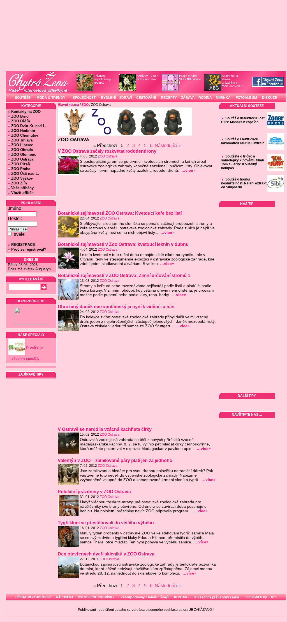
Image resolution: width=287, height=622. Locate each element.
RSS (273, 597)
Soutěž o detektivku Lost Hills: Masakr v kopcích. (243, 120)
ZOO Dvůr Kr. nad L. (28, 126)
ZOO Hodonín (23, 131)
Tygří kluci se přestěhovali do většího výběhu (106, 522)
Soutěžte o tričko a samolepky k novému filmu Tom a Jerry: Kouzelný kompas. (242, 162)
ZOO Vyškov (22, 178)
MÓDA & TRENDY (51, 98)
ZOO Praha (20, 169)
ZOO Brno (20, 116)
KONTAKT (181, 597)
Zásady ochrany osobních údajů (145, 597)
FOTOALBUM (246, 98)
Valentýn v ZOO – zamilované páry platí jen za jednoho (115, 460)
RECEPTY (169, 98)
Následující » (168, 145)
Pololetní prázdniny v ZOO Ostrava (94, 491)
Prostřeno (34, 347)
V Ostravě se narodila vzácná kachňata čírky (105, 429)
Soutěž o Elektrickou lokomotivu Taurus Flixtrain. (243, 141)
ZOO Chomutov (24, 135)
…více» (188, 170)
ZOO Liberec (22, 145)
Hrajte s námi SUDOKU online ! (190, 79)
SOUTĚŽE (23, 98)
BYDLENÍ (108, 98)
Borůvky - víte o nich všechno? (147, 77)
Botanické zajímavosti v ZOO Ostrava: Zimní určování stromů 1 (124, 275)
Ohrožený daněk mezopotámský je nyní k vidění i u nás (116, 306)
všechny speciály (25, 359)
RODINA (205, 98)
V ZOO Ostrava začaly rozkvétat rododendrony (107, 151)
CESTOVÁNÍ (146, 98)
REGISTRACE (23, 245)
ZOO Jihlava (22, 140)
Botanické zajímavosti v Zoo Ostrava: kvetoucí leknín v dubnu (123, 244)
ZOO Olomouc (23, 154)
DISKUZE (269, 98)
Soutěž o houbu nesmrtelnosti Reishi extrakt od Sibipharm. (244, 183)
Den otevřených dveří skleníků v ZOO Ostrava (106, 554)
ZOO (85, 105)
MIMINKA (223, 98)
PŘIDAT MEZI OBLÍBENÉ (33, 597)
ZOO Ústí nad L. (25, 173)
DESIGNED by (256, 597)
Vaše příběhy (22, 188)
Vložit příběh (22, 193)
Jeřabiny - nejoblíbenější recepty (103, 79)
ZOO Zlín (19, 183)
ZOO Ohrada (22, 150)
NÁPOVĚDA (64, 597)
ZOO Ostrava (22, 159)
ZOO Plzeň (20, 164)
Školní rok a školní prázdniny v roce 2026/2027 (232, 81)
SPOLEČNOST (84, 98)
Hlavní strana (68, 105)
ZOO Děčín (20, 121)
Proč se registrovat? (28, 249)
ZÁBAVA (188, 98)
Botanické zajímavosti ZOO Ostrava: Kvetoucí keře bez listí (120, 213)
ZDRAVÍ (125, 98)
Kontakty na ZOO (26, 111)
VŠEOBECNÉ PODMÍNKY (96, 597)
